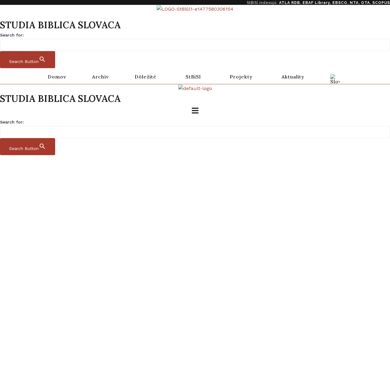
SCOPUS (381, 3)
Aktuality (293, 76)
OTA (365, 3)
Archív (100, 76)
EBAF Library (316, 3)
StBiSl (193, 76)
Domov (57, 76)
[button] (147, 76)
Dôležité (146, 76)
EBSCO (339, 3)
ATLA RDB (289, 3)
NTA (354, 3)
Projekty (241, 76)
